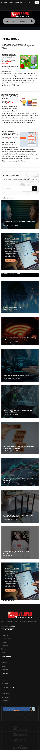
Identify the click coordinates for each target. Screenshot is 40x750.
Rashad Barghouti (6, 62)
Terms (3, 649)
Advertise (4, 645)
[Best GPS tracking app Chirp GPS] (20, 734)
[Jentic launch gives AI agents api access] (20, 365)
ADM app (4, 700)
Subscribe (4, 663)
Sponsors (4, 669)
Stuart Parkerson (12, 103)
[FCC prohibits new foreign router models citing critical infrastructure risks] (20, 506)
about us (4, 635)
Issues (3, 666)
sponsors (11, 2)
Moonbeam (12, 626)
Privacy (4, 652)
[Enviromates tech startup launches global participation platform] (20, 542)
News (3, 680)
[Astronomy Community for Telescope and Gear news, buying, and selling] (20, 747)
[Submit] (32, 21)
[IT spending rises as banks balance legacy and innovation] (20, 472)
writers (5, 2)
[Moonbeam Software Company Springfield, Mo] (20, 728)
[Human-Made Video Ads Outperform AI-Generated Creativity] (20, 214)
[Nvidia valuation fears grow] (20, 297)
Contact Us (5, 694)
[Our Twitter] (30, 2)
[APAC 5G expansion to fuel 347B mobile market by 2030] (20, 331)
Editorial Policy (6, 639)
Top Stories (5, 683)
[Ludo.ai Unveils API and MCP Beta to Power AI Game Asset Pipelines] (20, 401)
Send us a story (19, 2)
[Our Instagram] (34, 2)
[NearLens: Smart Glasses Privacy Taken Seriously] (20, 275)
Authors (4, 642)
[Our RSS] (2, 7)
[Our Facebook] (26, 2)
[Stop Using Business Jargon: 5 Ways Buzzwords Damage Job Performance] (20, 438)
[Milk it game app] (20, 740)
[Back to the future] (1, 2)
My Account (5, 697)
